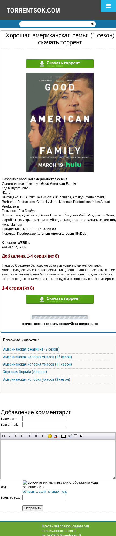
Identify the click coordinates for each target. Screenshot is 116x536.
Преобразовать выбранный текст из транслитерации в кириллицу (76, 436)
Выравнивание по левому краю (30, 436)
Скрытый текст (63, 436)
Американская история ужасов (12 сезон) (37, 356)
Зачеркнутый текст (22, 436)
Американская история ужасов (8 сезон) (36, 379)
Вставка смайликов (50, 436)
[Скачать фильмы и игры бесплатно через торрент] (39, 10)
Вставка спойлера (82, 436)
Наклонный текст (10, 436)
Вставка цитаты (70, 436)
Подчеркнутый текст (16, 436)
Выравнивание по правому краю (42, 436)
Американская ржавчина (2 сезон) (31, 349)
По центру (36, 436)
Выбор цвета (56, 436)
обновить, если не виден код (45, 492)
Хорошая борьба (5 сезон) (25, 371)
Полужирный (4, 436)
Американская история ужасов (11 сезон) (37, 364)
